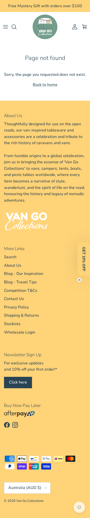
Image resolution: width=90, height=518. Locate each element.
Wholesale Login (19, 337)
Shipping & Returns (21, 320)
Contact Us (14, 303)
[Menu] (5, 31)
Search (10, 261)
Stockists (12, 328)
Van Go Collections (30, 505)
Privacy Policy (16, 312)
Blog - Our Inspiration (23, 278)
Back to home (45, 89)
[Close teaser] (80, 280)
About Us (12, 270)
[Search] (16, 31)
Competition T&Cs (20, 295)
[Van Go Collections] (45, 31)
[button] (84, 259)
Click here (18, 387)
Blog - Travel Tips (20, 287)
